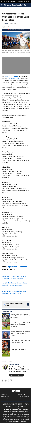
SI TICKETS (20, 1)
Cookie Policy (21, 394)
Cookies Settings (22, 399)
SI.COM (3, 1)
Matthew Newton (6, 23)
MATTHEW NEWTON (14, 364)
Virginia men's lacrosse (11, 76)
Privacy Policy (4, 394)
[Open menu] (2, 5)
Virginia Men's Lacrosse (16, 267)
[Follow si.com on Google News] (28, 304)
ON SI (7, 1)
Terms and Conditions (23, 396)
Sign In (29, 5)
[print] (11, 380)
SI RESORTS (27, 1)
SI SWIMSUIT (13, 1)
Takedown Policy (5, 396)
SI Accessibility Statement (7, 399)
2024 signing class (14, 78)
